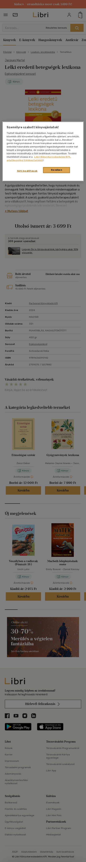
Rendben (56, 169)
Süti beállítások (27, 170)
